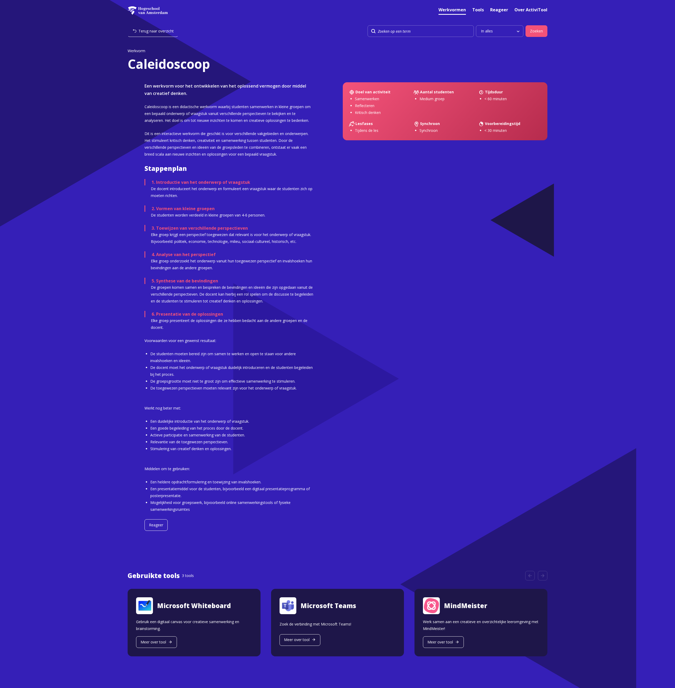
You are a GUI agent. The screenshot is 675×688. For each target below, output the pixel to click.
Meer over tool (153, 641)
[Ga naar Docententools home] (148, 10)
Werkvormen (452, 10)
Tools (478, 10)
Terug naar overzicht (156, 30)
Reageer (499, 10)
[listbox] (499, 31)
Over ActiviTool (530, 10)
